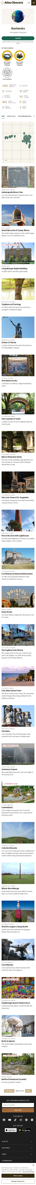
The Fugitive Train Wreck (12, 650)
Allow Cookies (18, 1175)
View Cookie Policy (28, 1171)
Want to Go (11, 116)
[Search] (28, 2)
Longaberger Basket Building (14, 269)
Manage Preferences (18, 1181)
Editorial (6, 1148)
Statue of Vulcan (9, 342)
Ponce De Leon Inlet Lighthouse (15, 536)
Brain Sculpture (8, 1041)
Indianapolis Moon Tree (12, 192)
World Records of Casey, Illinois (15, 230)
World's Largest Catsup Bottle (15, 927)
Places (5, 1141)
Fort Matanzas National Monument (17, 574)
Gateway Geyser (9, 769)
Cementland (7, 807)
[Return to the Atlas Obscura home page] (12, 2)
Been (3, 116)
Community (7, 1160)
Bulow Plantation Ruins (12, 457)
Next (28, 1091)
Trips (4, 1154)
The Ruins (6, 731)
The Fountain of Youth (11, 419)
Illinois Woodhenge (10, 888)
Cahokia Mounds (9, 848)
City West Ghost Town (11, 691)
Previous (9, 1091)
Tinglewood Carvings (11, 304)
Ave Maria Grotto (9, 381)
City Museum (7, 965)
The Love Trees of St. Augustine (15, 497)
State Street (7, 612)
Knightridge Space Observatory (16, 1003)
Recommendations (24, 116)
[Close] (33, 1165)
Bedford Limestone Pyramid (14, 1079)
